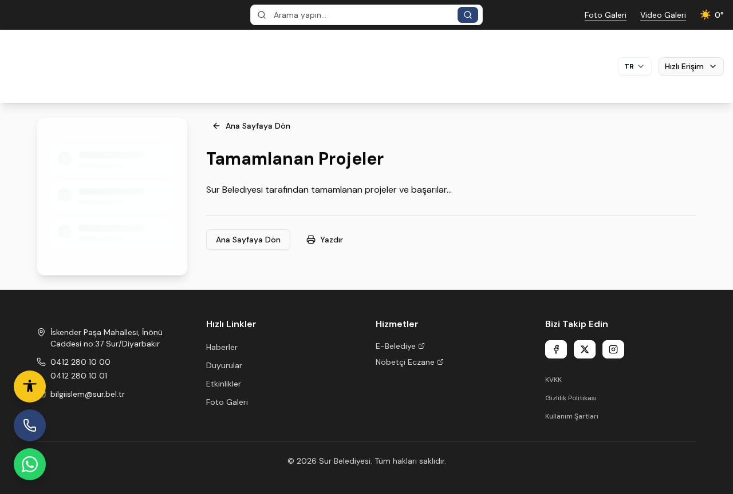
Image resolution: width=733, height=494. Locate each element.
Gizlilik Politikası (571, 398)
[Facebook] (556, 349)
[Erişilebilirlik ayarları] (30, 386)
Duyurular (224, 365)
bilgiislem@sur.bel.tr (87, 394)
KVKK (553, 379)
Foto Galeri (227, 402)
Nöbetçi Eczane (405, 362)
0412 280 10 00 (80, 362)
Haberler (222, 347)
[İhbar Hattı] (30, 425)
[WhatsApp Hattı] (30, 464)
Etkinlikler (223, 384)
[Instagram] (613, 349)
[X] (585, 349)
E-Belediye (396, 346)
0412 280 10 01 (78, 375)
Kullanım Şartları (571, 416)
